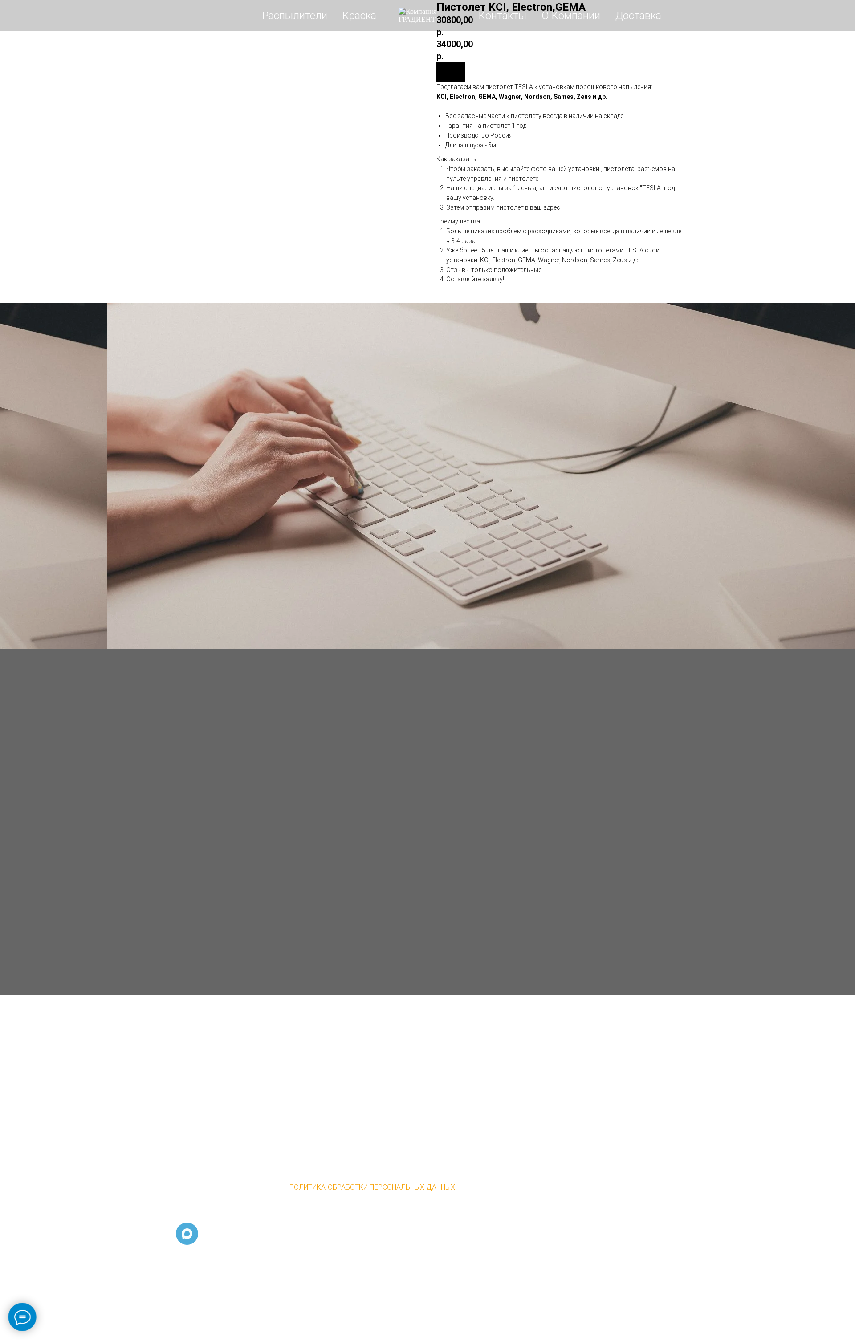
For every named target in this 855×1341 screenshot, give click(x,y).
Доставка (638, 15)
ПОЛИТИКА (307, 1187)
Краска (359, 15)
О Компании (571, 15)
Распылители (294, 15)
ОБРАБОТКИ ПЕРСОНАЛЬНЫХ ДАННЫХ (391, 1187)
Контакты (502, 15)
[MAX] (187, 1234)
